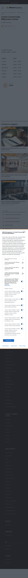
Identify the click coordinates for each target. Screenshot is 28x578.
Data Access (14, 345)
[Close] (25, 232)
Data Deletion (5, 345)
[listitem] (14, 259)
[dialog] (14, 289)
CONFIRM (8, 340)
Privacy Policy (22, 345)
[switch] (22, 262)
